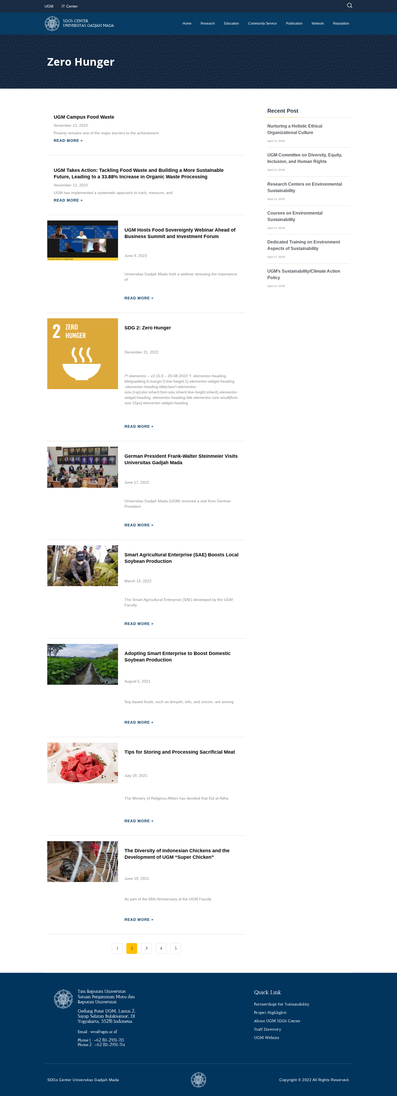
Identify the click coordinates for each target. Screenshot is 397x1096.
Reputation (341, 23)
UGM (49, 6)
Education (231, 23)
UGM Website (266, 1038)
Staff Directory (267, 1029)
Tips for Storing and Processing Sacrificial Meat (180, 752)
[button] (349, 6)
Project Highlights (270, 1013)
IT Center (70, 6)
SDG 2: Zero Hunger (148, 327)
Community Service (262, 23)
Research (208, 23)
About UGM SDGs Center (277, 1021)
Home (187, 23)
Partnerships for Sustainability (281, 1004)
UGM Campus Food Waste (84, 117)
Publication (294, 23)
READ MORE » (68, 140)
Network (318, 23)
